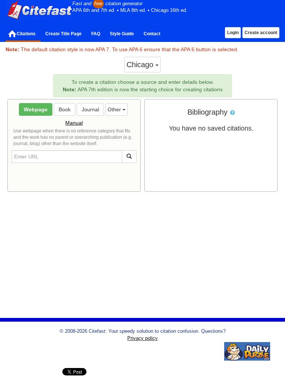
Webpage (36, 109)
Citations (26, 33)
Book (65, 109)
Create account (261, 32)
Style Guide (122, 33)
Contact (152, 33)
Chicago (141, 64)
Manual (74, 123)
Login (233, 32)
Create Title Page (63, 33)
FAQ (95, 33)
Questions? (213, 331)
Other (115, 109)
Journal (90, 109)
